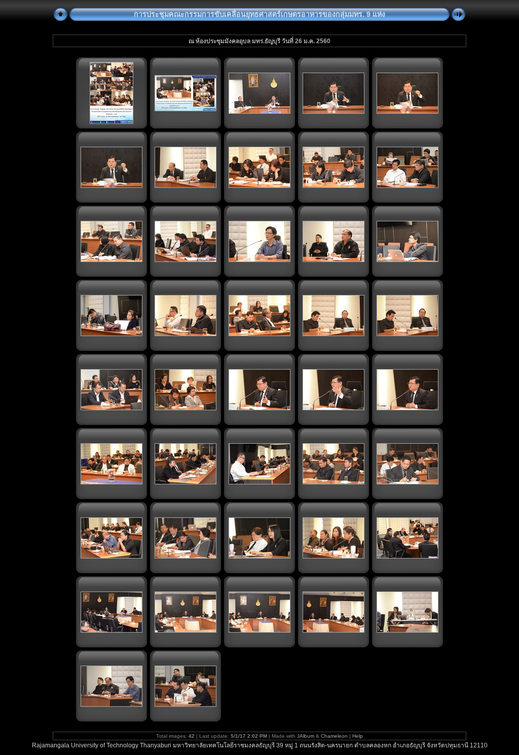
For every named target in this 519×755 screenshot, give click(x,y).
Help (357, 736)
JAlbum (305, 736)
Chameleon (334, 736)
